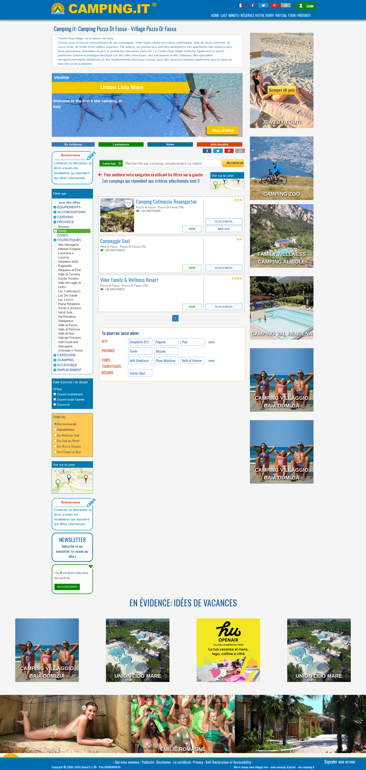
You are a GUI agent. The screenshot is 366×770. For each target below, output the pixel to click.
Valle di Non (66, 333)
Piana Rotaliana (69, 304)
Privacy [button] (198, 762)
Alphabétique (66, 429)
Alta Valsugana (68, 244)
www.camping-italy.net (283, 767)
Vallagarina (65, 321)
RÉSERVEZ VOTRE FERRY (257, 15)
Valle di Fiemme (69, 329)
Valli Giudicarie (68, 342)
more (211, 341)
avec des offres (69, 202)
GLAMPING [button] (65, 360)
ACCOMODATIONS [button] (71, 212)
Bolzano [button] (160, 351)
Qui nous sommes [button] (127, 762)
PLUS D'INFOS (224, 221)
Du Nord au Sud (68, 435)
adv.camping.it (306, 767)
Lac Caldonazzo (69, 291)
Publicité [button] (148, 762)
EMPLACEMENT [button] (69, 370)
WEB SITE (224, 229)
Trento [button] (133, 351)
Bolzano (63, 226)
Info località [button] (219, 144)
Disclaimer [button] (163, 762)
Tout (59, 389)
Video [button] (170, 144)
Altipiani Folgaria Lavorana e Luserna (69, 253)
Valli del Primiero (69, 337)
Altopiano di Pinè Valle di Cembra (69, 272)
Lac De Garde (68, 295)
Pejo (184, 341)
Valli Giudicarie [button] (138, 360)
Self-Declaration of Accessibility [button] (228, 762)
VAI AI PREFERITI (67, 586)
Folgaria (160, 341)
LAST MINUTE (230, 15)
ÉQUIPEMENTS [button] (68, 207)
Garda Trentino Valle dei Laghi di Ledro (69, 283)
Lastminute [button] (121, 144)
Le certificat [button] (182, 762)
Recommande (66, 424)
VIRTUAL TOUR (285, 15)
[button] (252, 5)
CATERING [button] (65, 217)
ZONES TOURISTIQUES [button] (69, 237)
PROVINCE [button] (65, 222)
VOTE (192, 229)
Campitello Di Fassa (140, 341)
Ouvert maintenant (70, 394)
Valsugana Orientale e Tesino (70, 348)
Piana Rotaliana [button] (165, 360)
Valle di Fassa (67, 325)
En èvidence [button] (73, 144)
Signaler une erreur (339, 761)
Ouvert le (63, 404)
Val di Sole (65, 312)
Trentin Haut (137, 373)
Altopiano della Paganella (68, 264)
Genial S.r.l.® (89, 767)
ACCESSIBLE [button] (67, 365)
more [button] (211, 360)
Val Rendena (67, 316)
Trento (62, 231)
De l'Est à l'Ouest (69, 446)
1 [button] (175, 318)
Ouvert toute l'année (71, 399)
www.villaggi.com (258, 767)
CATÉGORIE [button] (66, 355)
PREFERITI (304, 15)
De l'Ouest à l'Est (69, 452)
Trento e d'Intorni (69, 308)
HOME (215, 15)
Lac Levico (65, 299)
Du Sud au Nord (68, 441)
